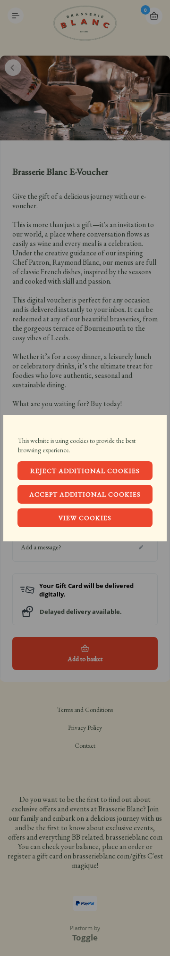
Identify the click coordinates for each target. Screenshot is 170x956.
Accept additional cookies (85, 494)
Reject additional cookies (85, 470)
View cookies (85, 518)
